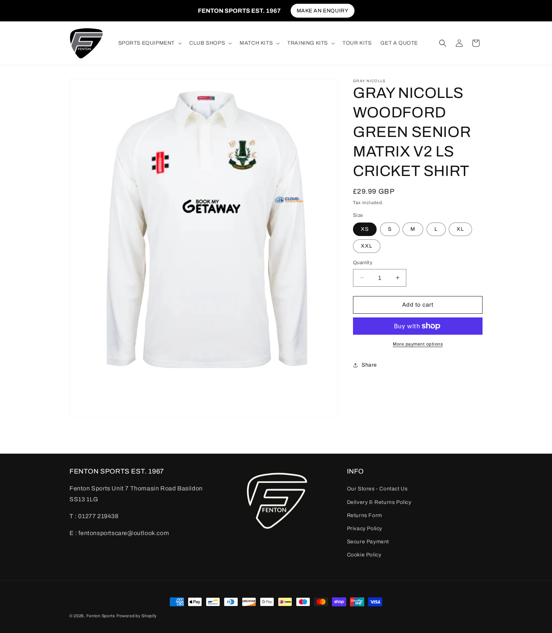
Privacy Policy (364, 528)
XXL (367, 246)
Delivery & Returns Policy (379, 502)
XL (460, 229)
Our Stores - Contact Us (377, 489)
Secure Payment (368, 541)
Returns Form (364, 515)
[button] (149, 43)
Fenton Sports (100, 615)
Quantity (363, 262)
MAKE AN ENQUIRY (322, 11)
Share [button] (369, 365)
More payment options (418, 344)
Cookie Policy (364, 555)
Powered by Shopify (136, 615)
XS (365, 229)
